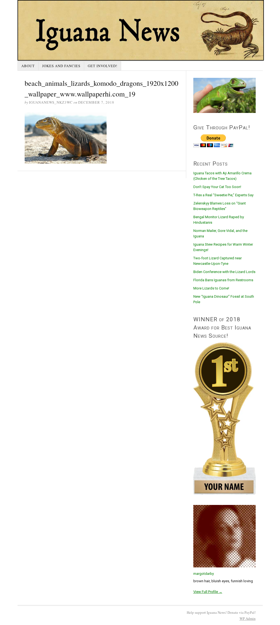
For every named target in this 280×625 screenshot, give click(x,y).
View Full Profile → (207, 592)
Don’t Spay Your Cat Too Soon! (217, 187)
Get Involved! (102, 65)
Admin (248, 618)
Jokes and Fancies (61, 65)
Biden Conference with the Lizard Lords (224, 272)
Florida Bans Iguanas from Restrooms (223, 280)
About (28, 65)
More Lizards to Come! (211, 288)
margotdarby (203, 574)
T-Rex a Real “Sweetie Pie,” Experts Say (223, 195)
